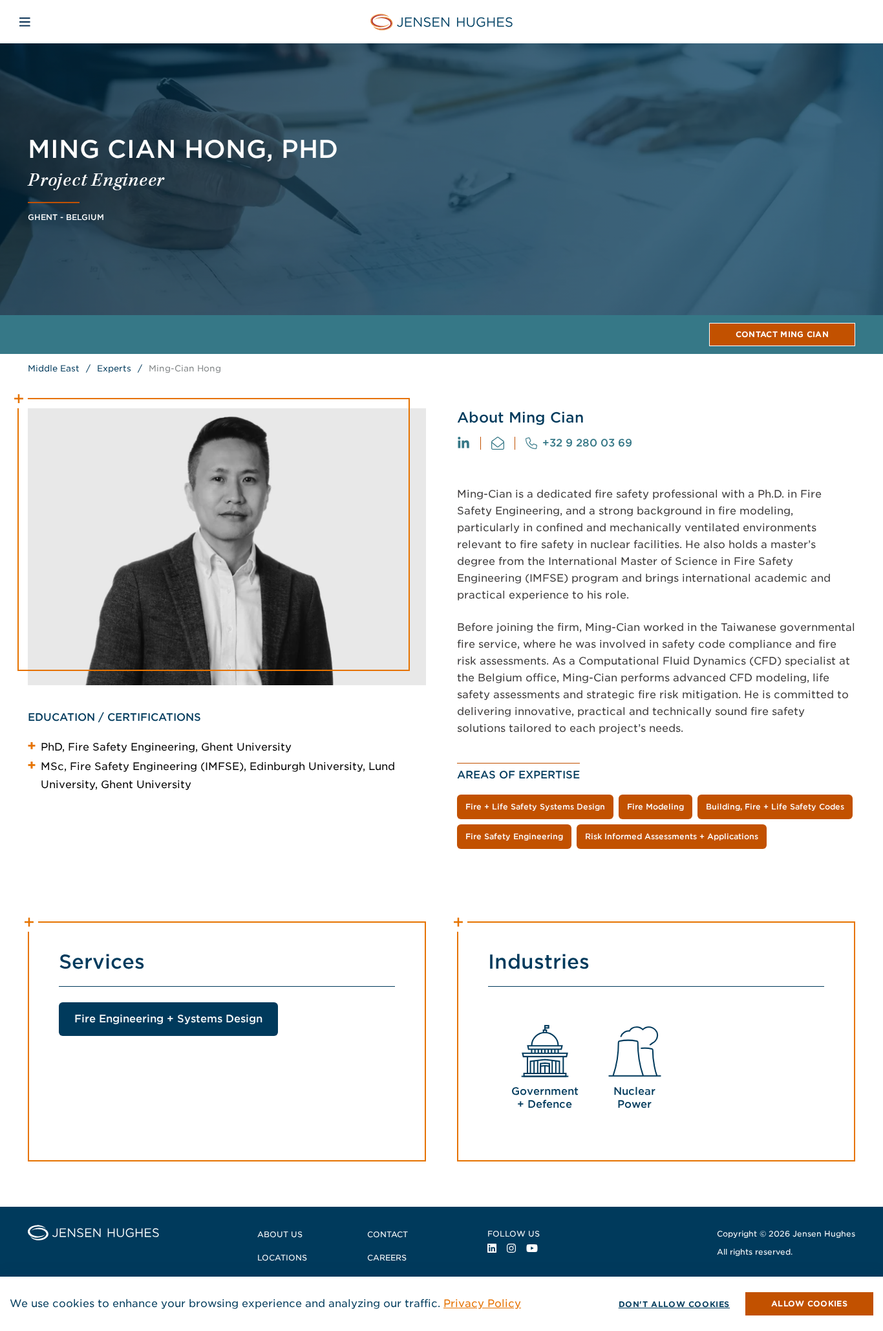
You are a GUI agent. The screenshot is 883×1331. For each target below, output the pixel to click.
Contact (387, 1234)
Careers (387, 1257)
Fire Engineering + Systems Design (168, 1019)
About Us (280, 1234)
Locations (282, 1257)
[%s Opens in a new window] (463, 443)
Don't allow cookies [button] (674, 1304)
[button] (809, 1303)
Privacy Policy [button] (482, 1303)
